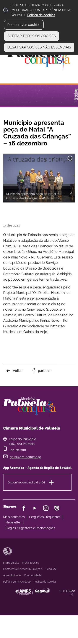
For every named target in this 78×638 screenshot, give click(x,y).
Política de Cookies (45, 581)
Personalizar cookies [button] (23, 25)
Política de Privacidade (17, 581)
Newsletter (13, 522)
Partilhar (45, 371)
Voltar (18, 371)
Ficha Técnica (30, 562)
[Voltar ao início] (39, 58)
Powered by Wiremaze (67, 592)
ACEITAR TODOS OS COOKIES (31, 36)
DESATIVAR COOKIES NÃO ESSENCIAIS (39, 47)
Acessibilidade (7, 551)
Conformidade (32, 575)
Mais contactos (14, 517)
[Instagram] (45, 508)
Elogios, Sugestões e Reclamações (30, 528)
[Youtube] (34, 508)
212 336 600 (18, 449)
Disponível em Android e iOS (27, 482)
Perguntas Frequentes (44, 517)
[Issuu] (56, 508)
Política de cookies (41, 15)
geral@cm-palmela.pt (25, 457)
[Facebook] (23, 508)
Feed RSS (51, 569)
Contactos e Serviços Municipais (22, 569)
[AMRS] (56, 600)
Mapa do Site (11, 562)
